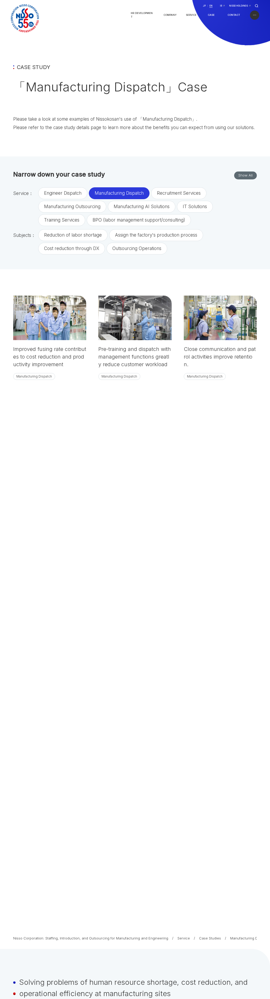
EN (211, 5)
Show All (245, 175)
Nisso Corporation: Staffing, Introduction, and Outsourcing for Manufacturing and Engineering (90, 938)
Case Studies (210, 938)
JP (204, 5)
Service (183, 938)
